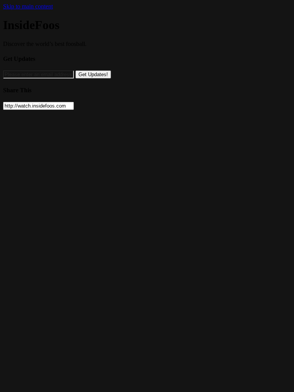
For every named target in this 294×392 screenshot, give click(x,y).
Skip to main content (28, 6)
